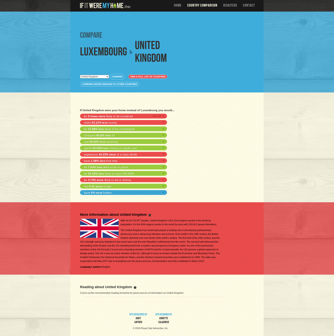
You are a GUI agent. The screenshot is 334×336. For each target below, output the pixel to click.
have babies (98, 192)
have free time (100, 160)
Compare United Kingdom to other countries (109, 84)
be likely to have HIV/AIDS (109, 173)
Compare (117, 76)
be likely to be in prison (106, 167)
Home (177, 6)
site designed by (163, 318)
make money (100, 122)
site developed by (138, 318)
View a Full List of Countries (148, 76)
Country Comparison (202, 6)
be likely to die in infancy (107, 179)
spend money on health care (110, 148)
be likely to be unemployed (109, 128)
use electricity (101, 141)
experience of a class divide (110, 154)
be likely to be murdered (108, 116)
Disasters (230, 6)
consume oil (99, 135)
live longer (98, 186)
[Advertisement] (168, 21)
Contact (249, 6)
